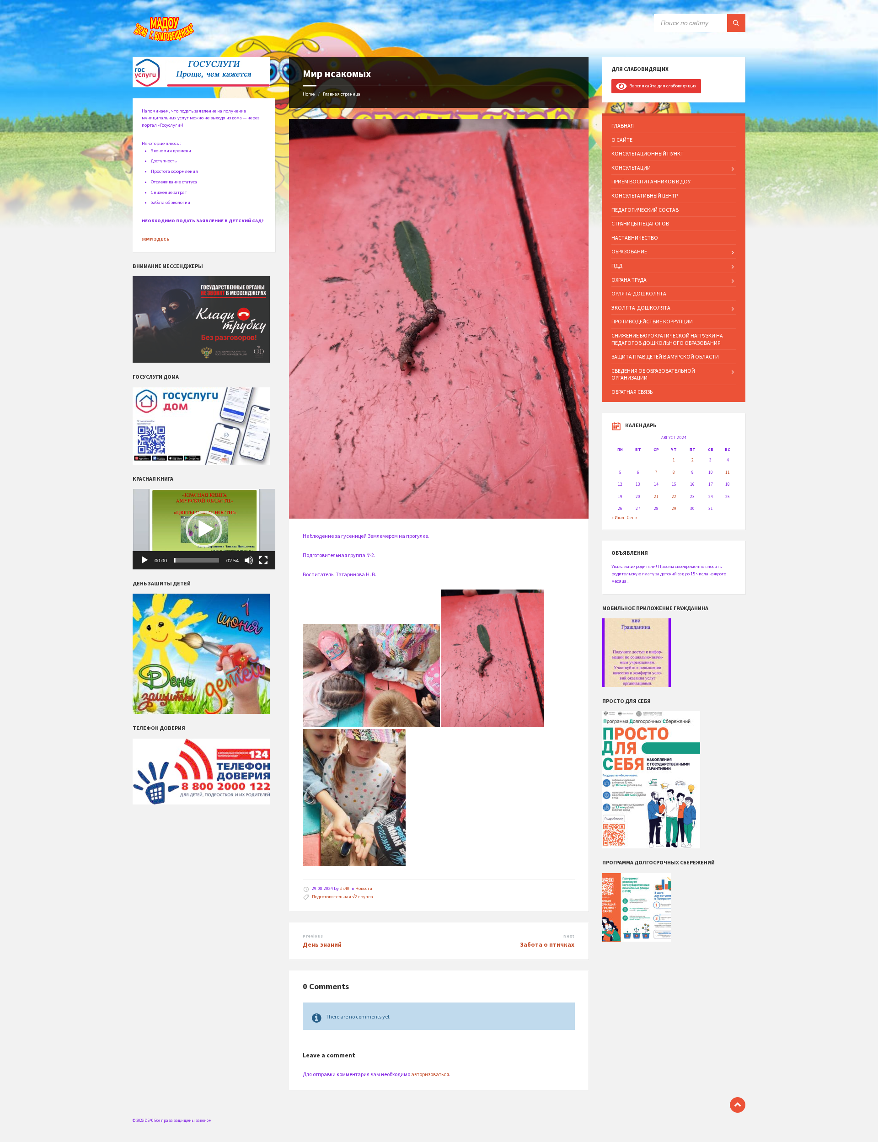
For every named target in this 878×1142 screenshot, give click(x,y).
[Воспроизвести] (144, 560)
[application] (204, 529)
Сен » (632, 517)
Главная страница (341, 94)
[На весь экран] (263, 560)
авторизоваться (430, 1074)
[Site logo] (165, 39)
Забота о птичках (547, 945)
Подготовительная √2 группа (342, 897)
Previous (313, 936)
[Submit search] (736, 23)
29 (674, 508)
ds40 (344, 888)
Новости (363, 888)
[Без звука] (248, 560)
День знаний (322, 945)
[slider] (196, 560)
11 (727, 472)
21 (656, 496)
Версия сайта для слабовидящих (661, 86)
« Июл (617, 517)
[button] (204, 529)
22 (674, 496)
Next (569, 936)
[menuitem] (673, 126)
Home (309, 94)
